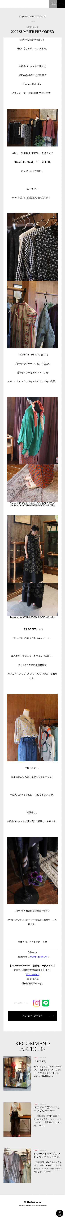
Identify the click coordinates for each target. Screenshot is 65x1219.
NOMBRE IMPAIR (39, 956)
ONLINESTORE (53, 3)
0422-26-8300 (32, 974)
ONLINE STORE (59, 1213)
